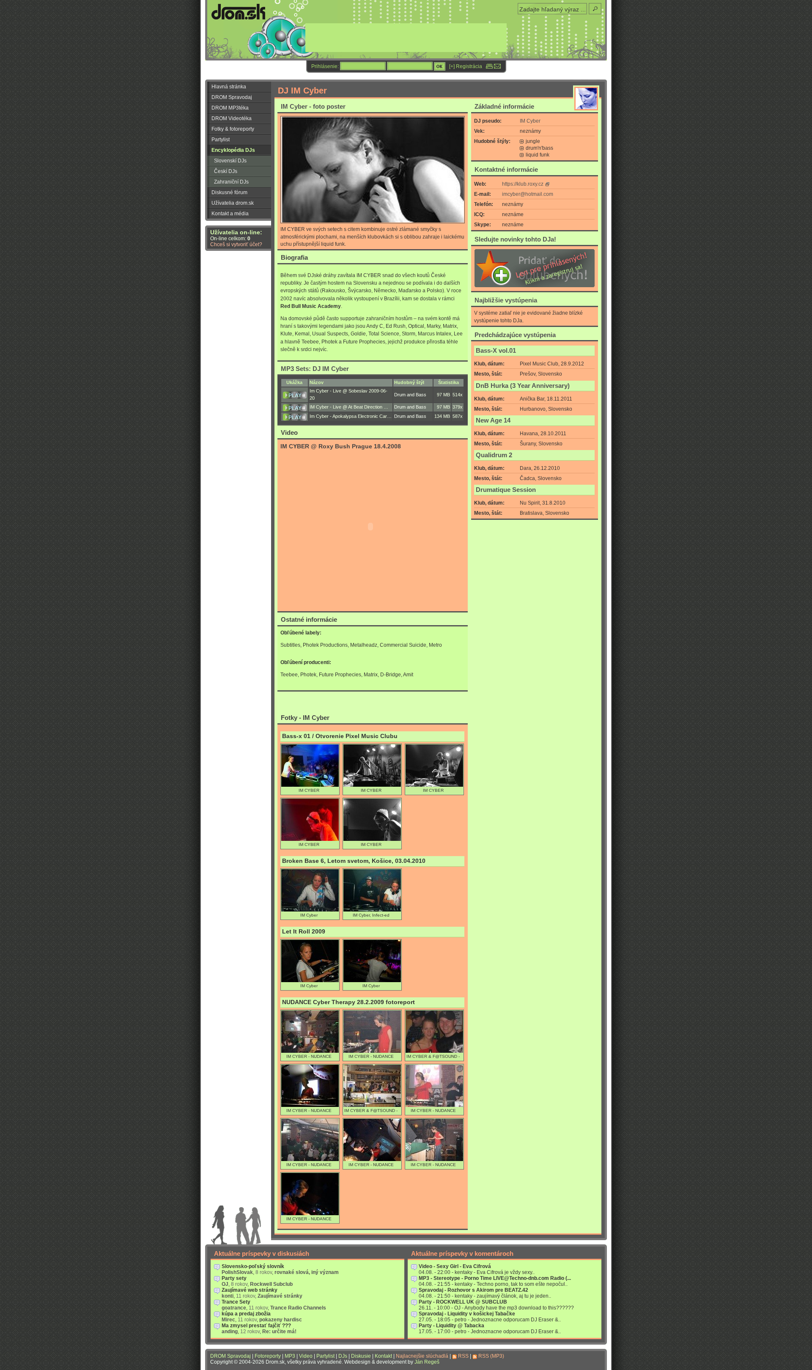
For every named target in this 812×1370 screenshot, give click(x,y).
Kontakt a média (230, 214)
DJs (342, 1356)
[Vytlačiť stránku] (489, 66)
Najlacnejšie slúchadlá (422, 1356)
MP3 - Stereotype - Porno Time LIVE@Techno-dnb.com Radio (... (495, 1278)
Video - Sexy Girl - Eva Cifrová (455, 1266)
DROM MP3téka (230, 108)
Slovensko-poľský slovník (253, 1266)
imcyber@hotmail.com (527, 194)
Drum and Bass (410, 394)
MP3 (290, 1356)
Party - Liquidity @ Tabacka (451, 1326)
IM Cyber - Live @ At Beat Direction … (349, 406)
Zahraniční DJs (231, 182)
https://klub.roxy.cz (522, 184)
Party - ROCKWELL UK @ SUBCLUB (463, 1302)
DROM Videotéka (231, 118)
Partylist (220, 140)
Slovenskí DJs (230, 161)
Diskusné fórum (229, 192)
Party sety (234, 1278)
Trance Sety (236, 1302)
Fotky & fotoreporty (232, 129)
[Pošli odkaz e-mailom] (497, 66)
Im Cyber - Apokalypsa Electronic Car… (351, 416)
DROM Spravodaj (231, 97)
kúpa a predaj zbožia (246, 1314)
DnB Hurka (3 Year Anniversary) (523, 385)
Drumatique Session (506, 489)
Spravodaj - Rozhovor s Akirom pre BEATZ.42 (473, 1290)
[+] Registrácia (465, 66)
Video (306, 1356)
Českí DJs (225, 171)
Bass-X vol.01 (496, 350)
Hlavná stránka (228, 87)
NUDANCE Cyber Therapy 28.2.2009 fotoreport (348, 1002)
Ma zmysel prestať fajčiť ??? (256, 1326)
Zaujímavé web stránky (249, 1290)
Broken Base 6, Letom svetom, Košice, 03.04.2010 (353, 861)
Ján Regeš (426, 1362)
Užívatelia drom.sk (232, 203)
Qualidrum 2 (494, 455)
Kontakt (383, 1356)
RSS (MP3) (491, 1356)
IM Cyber (530, 121)
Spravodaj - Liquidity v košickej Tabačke (467, 1314)
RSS (463, 1356)
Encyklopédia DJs (233, 150)
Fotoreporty (268, 1356)
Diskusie (361, 1356)
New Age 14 (493, 420)
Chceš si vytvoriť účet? (236, 244)
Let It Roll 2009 (303, 931)
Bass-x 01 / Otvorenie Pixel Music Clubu (340, 736)
